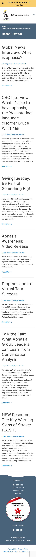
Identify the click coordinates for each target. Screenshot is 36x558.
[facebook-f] (14, 530)
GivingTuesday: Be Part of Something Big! (16, 183)
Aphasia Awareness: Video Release (15, 241)
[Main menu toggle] (33, 15)
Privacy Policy (23, 549)
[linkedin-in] (18, 530)
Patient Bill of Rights (26, 552)
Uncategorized (7, 64)
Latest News (6, 134)
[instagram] (22, 530)
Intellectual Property (10, 552)
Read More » (7, 85)
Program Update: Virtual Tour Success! (18, 288)
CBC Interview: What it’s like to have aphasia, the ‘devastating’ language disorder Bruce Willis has (17, 112)
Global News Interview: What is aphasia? (16, 52)
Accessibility (12, 549)
